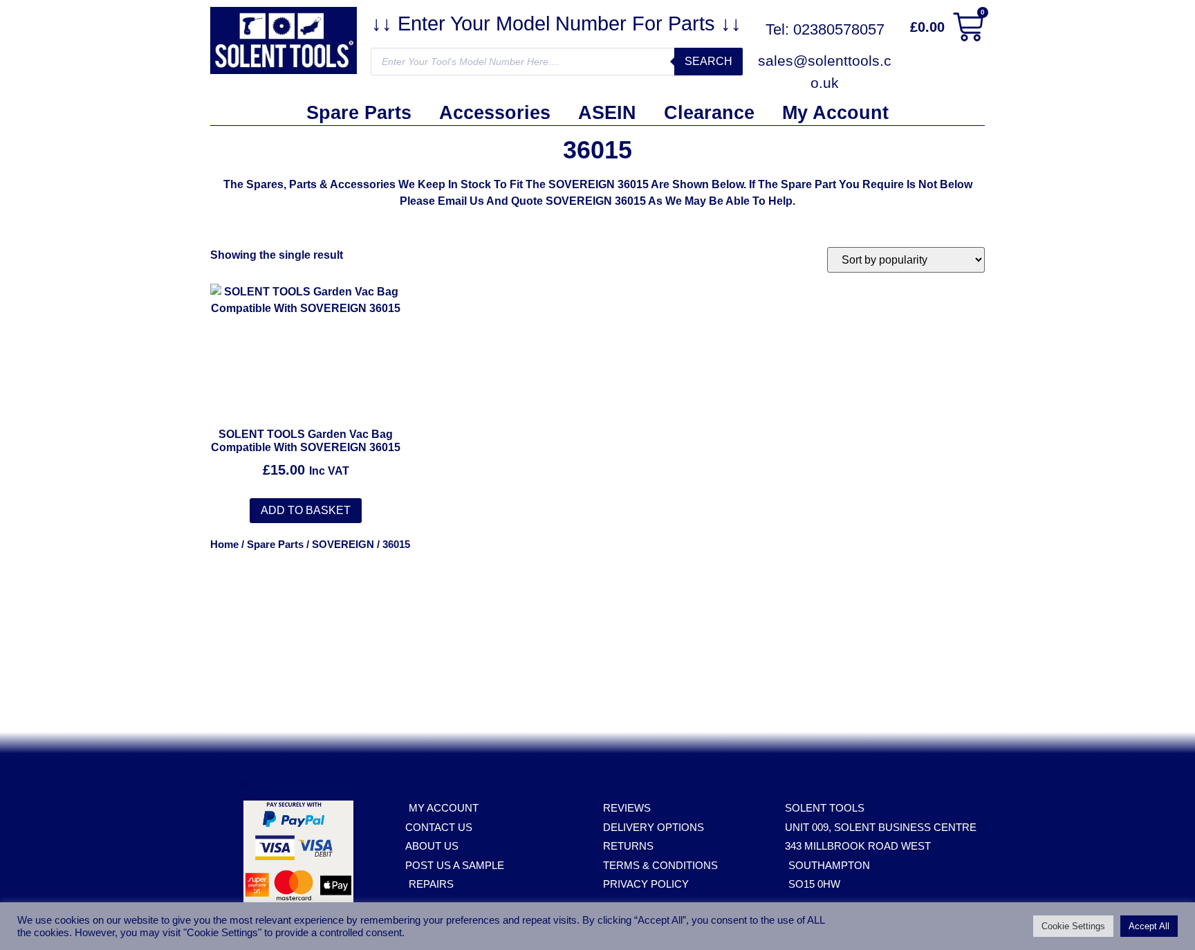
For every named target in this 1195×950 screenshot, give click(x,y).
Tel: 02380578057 (825, 29)
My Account (835, 112)
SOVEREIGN (343, 544)
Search (708, 61)
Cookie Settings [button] (1073, 926)
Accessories (494, 112)
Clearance (709, 112)
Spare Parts (358, 112)
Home (224, 544)
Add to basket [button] (306, 510)
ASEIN (607, 112)
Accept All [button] (1149, 926)
